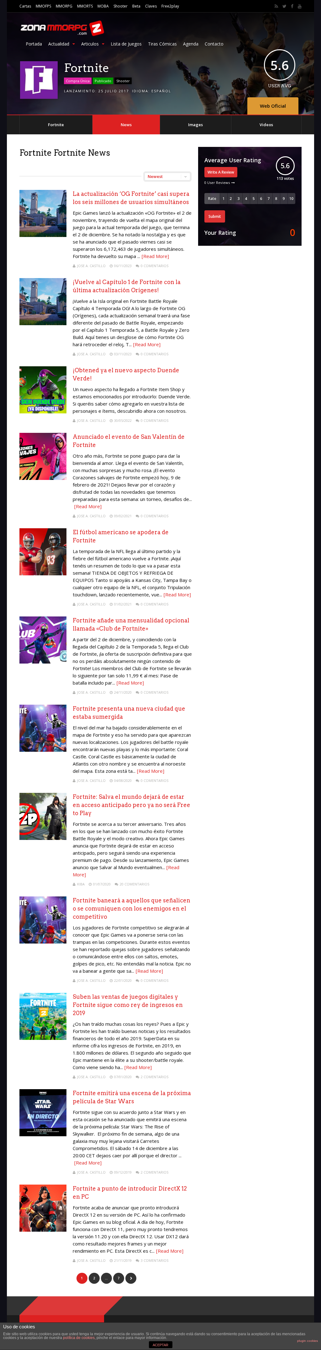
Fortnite (56, 124)
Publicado (103, 80)
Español (161, 91)
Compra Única (78, 80)
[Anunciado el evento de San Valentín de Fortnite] (42, 478)
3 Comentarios (154, 1260)
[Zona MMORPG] (61, 34)
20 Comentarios (134, 884)
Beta (136, 6)
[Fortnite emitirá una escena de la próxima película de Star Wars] (42, 1135)
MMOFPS (43, 6)
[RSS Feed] (276, 6)
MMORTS (85, 6)
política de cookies (79, 1338)
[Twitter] (284, 6)
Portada (34, 44)
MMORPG (64, 6)
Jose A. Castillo (91, 265)
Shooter (120, 6)
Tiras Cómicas (162, 44)
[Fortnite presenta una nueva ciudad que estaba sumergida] (42, 750)
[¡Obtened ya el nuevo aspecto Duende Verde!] (42, 412)
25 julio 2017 (113, 91)
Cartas (25, 6)
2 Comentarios (154, 1076)
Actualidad (58, 44)
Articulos (90, 44)
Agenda (190, 44)
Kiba (81, 884)
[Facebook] (292, 6)
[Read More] (155, 256)
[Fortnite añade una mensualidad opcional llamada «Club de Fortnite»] (42, 662)
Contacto (214, 44)
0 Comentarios (154, 265)
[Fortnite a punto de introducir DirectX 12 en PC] (42, 1230)
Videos (266, 124)
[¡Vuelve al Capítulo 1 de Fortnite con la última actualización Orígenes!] (42, 323)
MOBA (103, 6)
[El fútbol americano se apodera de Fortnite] (42, 574)
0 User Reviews (217, 182)
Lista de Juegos (126, 44)
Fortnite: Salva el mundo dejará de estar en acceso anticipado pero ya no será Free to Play (131, 804)
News (126, 124)
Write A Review (221, 172)
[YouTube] (300, 6)
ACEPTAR (160, 1345)
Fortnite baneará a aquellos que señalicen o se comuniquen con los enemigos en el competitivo (131, 908)
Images (195, 124)
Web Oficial (273, 106)
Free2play (170, 6)
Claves (151, 6)
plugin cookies (307, 1340)
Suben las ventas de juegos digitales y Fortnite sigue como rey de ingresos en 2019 (128, 1004)
